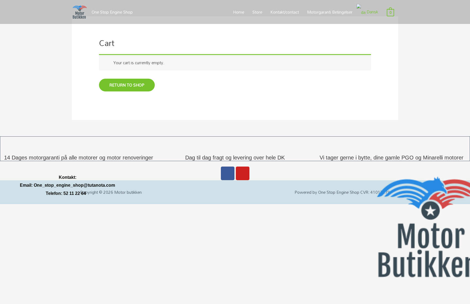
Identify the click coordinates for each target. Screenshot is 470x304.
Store (257, 12)
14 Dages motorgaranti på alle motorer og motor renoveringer (78, 158)
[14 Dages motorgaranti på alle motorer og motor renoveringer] (78, 143)
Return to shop (126, 85)
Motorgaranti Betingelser (329, 12)
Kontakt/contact (284, 12)
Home (238, 12)
